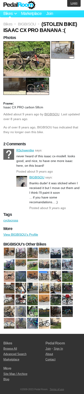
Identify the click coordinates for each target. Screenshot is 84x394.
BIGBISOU (51, 114)
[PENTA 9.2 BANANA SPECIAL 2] (67, 265)
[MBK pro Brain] (44, 265)
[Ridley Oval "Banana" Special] (44, 312)
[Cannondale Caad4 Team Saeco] (21, 253)
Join (49, 13)
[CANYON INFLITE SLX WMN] (67, 288)
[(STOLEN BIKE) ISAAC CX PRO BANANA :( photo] (27, 43)
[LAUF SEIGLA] (9, 312)
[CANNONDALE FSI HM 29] (32, 253)
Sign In (58, 348)
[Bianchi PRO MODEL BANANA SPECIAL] (44, 288)
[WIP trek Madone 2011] (56, 323)
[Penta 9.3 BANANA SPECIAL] (9, 276)
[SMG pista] (44, 276)
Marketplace (31, 13)
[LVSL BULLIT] (32, 265)
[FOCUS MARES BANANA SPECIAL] (32, 300)
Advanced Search (14, 354)
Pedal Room (19, 5)
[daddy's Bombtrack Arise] (9, 300)
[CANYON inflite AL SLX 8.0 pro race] (44, 253)
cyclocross (10, 220)
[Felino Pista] (9, 265)
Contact (50, 359)
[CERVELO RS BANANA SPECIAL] (56, 253)
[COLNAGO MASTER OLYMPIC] (67, 253)
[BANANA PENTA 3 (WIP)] (21, 288)
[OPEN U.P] (56, 265)
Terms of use (57, 389)
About (49, 354)
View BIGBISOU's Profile (20, 234)
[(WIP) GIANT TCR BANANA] (44, 323)
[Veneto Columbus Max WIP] (32, 323)
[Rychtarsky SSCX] (56, 312)
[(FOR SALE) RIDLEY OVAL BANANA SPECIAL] (56, 300)
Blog (6, 379)
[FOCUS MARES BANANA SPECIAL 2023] (21, 265)
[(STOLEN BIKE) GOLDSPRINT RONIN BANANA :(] (21, 323)
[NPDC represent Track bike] (21, 312)
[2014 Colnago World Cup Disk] (9, 288)
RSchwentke (8, 154)
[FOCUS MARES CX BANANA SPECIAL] (44, 300)
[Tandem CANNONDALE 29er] (56, 276)
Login (74, 3)
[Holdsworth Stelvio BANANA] (67, 300)
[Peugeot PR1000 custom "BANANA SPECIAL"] (32, 312)
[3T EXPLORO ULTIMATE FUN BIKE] (9, 253)
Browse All (10, 348)
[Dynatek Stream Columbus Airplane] (21, 300)
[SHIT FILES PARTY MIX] (9, 323)
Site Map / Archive (15, 374)
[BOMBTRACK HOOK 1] (56, 288)
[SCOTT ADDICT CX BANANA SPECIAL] (67, 312)
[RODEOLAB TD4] (32, 276)
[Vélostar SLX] (67, 276)
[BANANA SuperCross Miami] (32, 288)
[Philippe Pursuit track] (21, 276)
